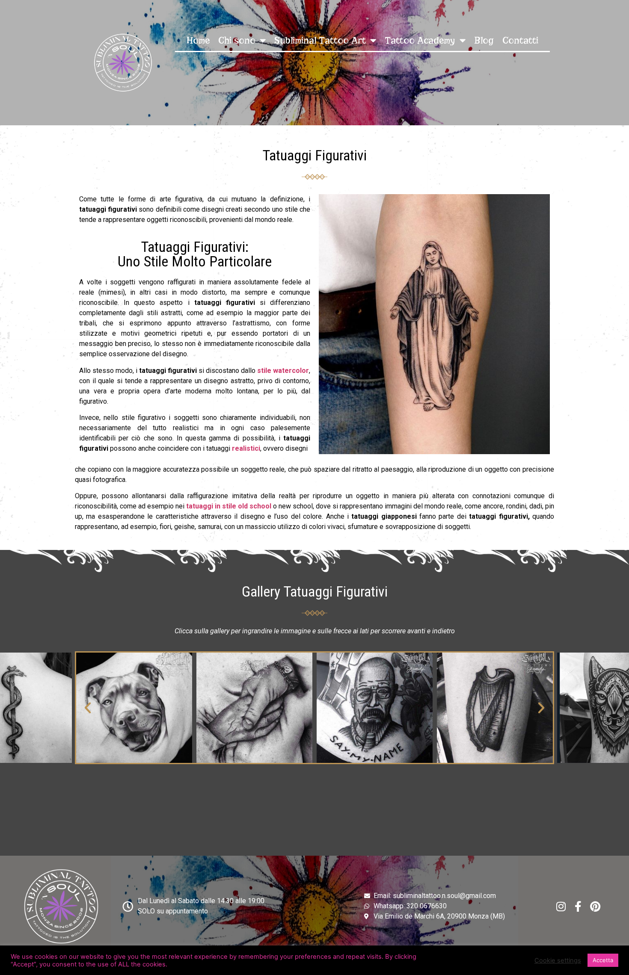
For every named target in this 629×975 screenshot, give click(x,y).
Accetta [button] (603, 960)
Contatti (520, 40)
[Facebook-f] (578, 906)
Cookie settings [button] (557, 960)
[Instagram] (561, 906)
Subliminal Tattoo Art (320, 40)
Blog (484, 40)
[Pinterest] (595, 906)
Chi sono (236, 40)
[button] (87, 707)
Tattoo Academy (420, 40)
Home (198, 40)
